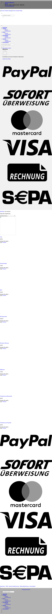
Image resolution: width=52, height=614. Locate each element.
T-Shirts (4, 28)
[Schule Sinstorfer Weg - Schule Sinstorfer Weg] (11, 10)
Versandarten (32, 586)
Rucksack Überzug (4, 343)
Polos (4, 32)
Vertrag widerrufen (26, 589)
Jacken (4, 39)
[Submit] (3, 593)
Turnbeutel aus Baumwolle (6, 396)
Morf (1, 290)
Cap (1, 236)
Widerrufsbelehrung (24, 586)
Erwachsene (8, 31)
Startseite (5, 27)
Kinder (6, 29)
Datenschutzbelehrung (14, 586)
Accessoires (6, 42)
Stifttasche (2, 369)
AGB (7, 586)
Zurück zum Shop (6, 58)
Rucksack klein (3, 316)
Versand (4, 242)
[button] (7, 48)
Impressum (2, 586)
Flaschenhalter (3, 263)
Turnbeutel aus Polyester (5, 422)
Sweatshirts (5, 35)
